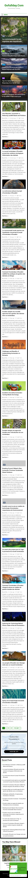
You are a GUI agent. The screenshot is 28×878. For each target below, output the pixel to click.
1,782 (16, 728)
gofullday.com (14, 5)
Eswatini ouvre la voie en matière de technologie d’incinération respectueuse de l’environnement (13, 508)
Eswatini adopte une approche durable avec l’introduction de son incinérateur (12, 432)
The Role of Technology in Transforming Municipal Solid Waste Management (13, 56)
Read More (4, 136)
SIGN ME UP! (14, 751)
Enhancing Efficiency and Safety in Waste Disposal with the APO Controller (12, 69)
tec (3, 51)
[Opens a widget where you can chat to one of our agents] (18, 869)
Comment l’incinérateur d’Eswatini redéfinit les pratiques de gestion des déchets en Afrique (13, 274)
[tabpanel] (14, 856)
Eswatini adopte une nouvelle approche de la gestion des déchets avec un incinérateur (13, 313)
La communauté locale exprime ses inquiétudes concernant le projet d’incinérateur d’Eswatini (13, 232)
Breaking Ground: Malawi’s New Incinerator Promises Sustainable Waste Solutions (12, 470)
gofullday (6, 118)
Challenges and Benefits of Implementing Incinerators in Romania (11, 353)
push (4, 64)
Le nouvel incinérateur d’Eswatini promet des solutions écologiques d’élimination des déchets (12, 153)
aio (3, 36)
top (3, 78)
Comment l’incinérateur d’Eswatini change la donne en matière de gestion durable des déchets (12, 587)
